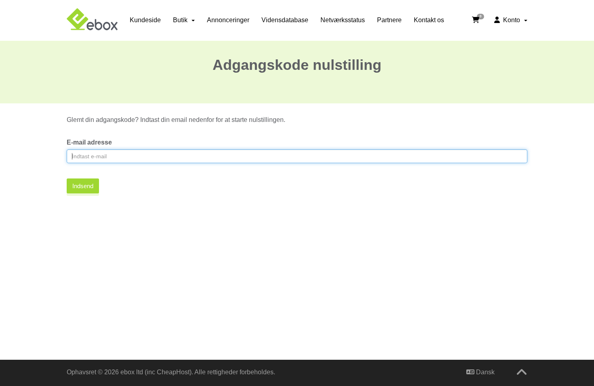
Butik (182, 20)
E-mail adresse (89, 142)
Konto (511, 20)
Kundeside (145, 20)
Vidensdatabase (284, 20)
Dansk (484, 372)
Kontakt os (429, 20)
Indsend (82, 186)
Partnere (389, 20)
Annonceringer (228, 20)
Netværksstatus (342, 20)
